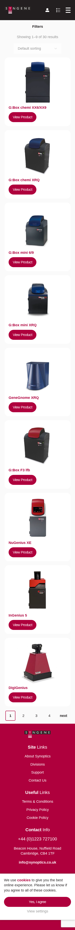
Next (63, 716)
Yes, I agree (37, 902)
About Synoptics (38, 756)
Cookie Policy (37, 818)
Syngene (18, 10)
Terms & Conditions (37, 801)
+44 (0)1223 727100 (37, 838)
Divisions (37, 764)
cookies (24, 880)
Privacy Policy (37, 810)
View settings (37, 911)
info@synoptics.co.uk (37, 862)
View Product (22, 117)
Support (37, 772)
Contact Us (37, 780)
